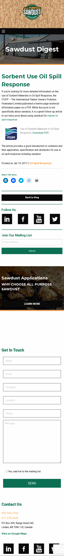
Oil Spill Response (41, 163)
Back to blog (32, 197)
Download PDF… (41, 132)
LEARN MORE (32, 303)
